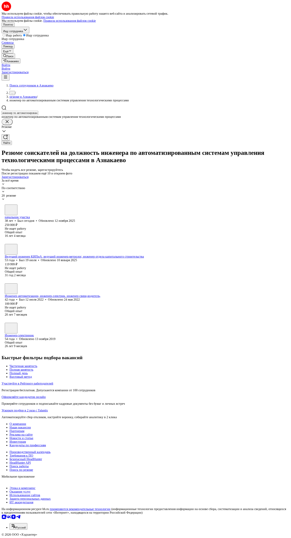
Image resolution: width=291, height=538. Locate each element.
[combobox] (20, 113)
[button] (6, 65)
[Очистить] (7, 122)
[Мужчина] (11, 210)
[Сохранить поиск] (6, 137)
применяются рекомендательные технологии (80, 509)
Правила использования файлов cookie (69, 20)
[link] (8, 55)
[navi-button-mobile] (6, 77)
